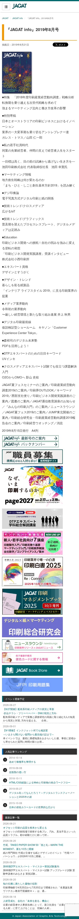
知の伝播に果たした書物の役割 (20, 883)
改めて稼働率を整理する (22, 761)
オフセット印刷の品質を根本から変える (25, 827)
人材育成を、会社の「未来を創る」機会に (26, 900)
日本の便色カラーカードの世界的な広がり (32, 807)
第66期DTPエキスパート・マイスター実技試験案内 (31, 866)
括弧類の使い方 (17, 772)
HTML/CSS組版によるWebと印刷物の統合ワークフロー (39, 782)
